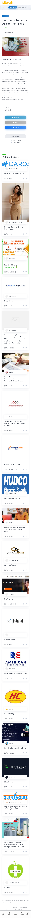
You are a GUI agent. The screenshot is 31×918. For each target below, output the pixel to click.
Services (5, 16)
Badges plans (9, 910)
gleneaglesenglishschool (15, 802)
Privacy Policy (7, 905)
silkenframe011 (12, 777)
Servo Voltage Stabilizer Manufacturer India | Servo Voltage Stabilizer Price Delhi (14, 845)
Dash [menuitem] (15, 914)
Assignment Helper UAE (12, 464)
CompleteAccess (10, 565)
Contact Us (26, 905)
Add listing (13, 7)
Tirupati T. (11, 838)
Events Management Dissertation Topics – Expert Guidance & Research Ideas (14, 379)
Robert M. (11, 522)
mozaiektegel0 (12, 296)
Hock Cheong (9, 714)
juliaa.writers (12, 594)
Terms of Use (16, 905)
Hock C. (11, 709)
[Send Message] (23, 178)
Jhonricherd (12, 258)
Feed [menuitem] (9, 914)
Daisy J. (11, 372)
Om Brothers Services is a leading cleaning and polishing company (14, 423)
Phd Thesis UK (9, 599)
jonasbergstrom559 (14, 882)
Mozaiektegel (8, 301)
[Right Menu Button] (29, 3)
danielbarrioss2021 (13, 168)
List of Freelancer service (22, 910)
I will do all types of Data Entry (15, 748)
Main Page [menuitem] (3, 915)
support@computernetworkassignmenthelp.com (15, 95)
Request (15, 907)
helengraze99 (12, 493)
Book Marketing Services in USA (15, 673)
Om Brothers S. (12, 416)
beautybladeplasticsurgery (15, 222)
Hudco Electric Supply (12, 498)
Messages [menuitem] (21, 914)
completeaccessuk (13, 560)
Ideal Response (9, 639)
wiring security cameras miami (14, 173)
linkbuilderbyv (12, 668)
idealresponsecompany (15, 634)
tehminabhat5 (12, 330)
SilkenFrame (8, 782)
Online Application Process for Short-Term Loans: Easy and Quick (14, 529)
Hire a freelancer (24, 907)
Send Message (15, 136)
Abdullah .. (11, 743)
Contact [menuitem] (27, 914)
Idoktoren (7, 887)
